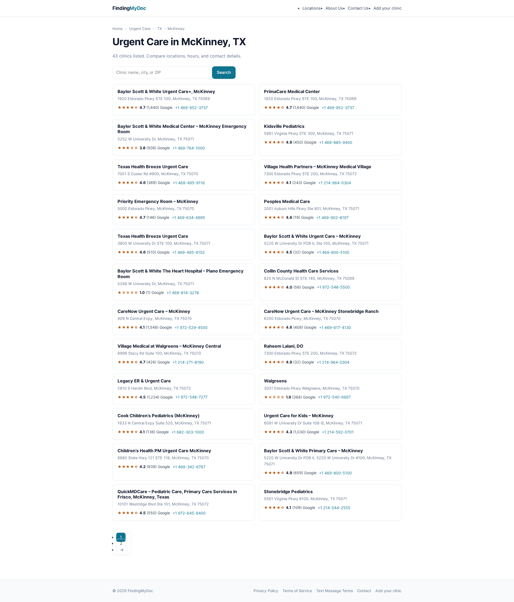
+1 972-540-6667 (334, 397)
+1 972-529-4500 (191, 327)
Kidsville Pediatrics (284, 126)
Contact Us (358, 8)
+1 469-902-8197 (332, 217)
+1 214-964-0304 (334, 183)
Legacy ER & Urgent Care (144, 381)
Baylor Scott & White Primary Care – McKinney (313, 450)
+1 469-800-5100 (333, 252)
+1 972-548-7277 (191, 397)
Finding (129, 8)
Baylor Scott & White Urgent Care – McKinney (312, 236)
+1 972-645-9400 (189, 513)
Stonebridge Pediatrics (288, 491)
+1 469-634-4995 (188, 217)
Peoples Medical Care (287, 201)
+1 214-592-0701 (338, 432)
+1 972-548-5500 (333, 287)
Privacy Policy (266, 590)
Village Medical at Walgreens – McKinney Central (169, 346)
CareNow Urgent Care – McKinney (154, 311)
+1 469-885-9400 (335, 142)
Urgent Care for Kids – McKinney (299, 415)
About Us (334, 8)
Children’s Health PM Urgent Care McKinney (164, 450)
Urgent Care (139, 28)
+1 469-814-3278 (183, 292)
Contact (364, 590)
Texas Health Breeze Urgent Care (153, 166)
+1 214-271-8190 (188, 362)
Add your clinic (387, 8)
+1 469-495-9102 (188, 252)
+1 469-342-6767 (189, 467)
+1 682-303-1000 (187, 432)
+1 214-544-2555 (334, 507)
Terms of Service (297, 590)
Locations (312, 8)
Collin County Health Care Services (301, 271)
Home (117, 28)
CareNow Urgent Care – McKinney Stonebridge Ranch (321, 311)
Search (224, 72)
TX (159, 28)
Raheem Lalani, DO (283, 346)
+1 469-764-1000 (188, 148)
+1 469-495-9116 (189, 183)
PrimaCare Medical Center (292, 91)
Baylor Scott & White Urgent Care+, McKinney (166, 91)
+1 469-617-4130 (335, 327)
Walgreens (275, 381)
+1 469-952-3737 (191, 107)
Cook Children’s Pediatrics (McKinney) (159, 415)
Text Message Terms (334, 590)
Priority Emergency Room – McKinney (158, 201)
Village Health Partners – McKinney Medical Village (317, 166)
